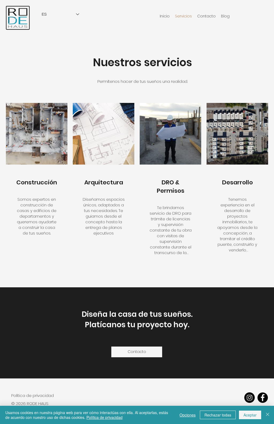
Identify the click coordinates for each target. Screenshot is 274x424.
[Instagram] (249, 397)
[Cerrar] (267, 415)
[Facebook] (262, 397)
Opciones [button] (188, 415)
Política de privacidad (104, 417)
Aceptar (250, 415)
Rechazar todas (217, 415)
